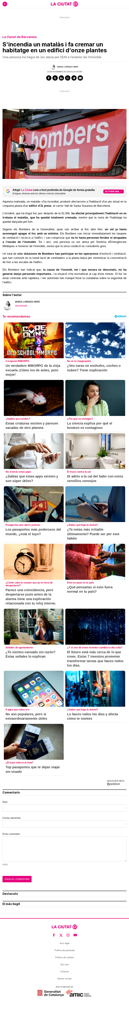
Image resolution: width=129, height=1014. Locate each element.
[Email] (80, 78)
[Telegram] (74, 78)
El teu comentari (11, 834)
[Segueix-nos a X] (61, 935)
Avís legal (64, 943)
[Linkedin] (61, 78)
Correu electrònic (12, 818)
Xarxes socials (64, 978)
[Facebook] (49, 78)
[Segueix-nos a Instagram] (68, 935)
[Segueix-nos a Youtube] (75, 935)
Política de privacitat (65, 950)
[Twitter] (55, 78)
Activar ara (112, 191)
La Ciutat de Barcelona (20, 37)
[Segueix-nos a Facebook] (54, 935)
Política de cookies (64, 957)
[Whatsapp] (67, 78)
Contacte (64, 971)
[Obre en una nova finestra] (50, 993)
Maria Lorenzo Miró (67, 67)
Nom (5, 802)
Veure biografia (21, 305)
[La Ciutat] (64, 4)
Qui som (64, 964)
